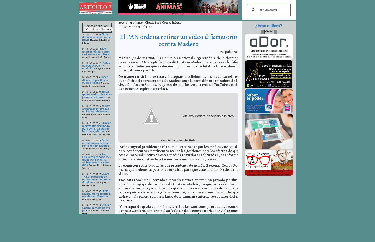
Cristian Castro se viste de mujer (96, 207)
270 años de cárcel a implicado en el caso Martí (96, 51)
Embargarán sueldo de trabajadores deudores (97, 94)
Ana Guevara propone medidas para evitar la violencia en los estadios (96, 159)
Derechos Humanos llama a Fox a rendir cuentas (97, 143)
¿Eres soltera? (268, 25)
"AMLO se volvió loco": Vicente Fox (96, 65)
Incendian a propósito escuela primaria (95, 79)
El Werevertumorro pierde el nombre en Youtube (96, 193)
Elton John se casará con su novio (97, 37)
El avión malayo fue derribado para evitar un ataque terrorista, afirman (97, 127)
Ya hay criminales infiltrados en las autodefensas (96, 108)
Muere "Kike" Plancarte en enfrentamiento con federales (97, 178)
